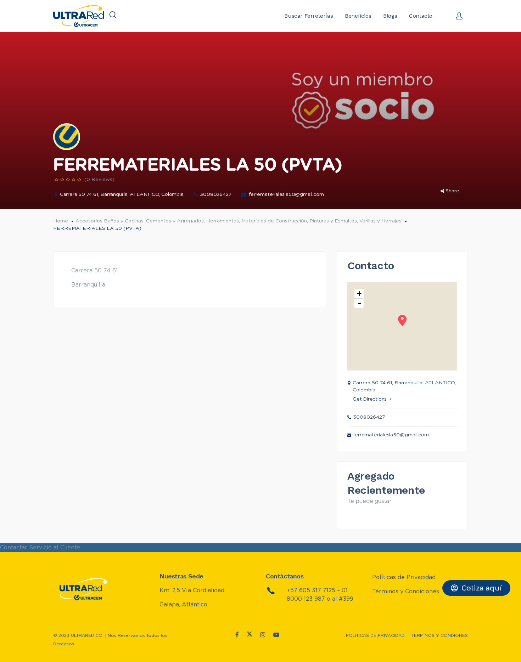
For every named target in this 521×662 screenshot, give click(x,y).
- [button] (359, 303)
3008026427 (215, 194)
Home (60, 221)
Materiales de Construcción (274, 221)
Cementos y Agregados (175, 221)
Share (452, 190)
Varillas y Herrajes (380, 221)
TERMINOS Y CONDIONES (439, 635)
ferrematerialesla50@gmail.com (286, 194)
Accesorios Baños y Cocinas (109, 221)
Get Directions (370, 399)
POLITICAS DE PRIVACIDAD (375, 635)
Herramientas (222, 221)
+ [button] (359, 293)
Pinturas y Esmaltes (333, 221)
